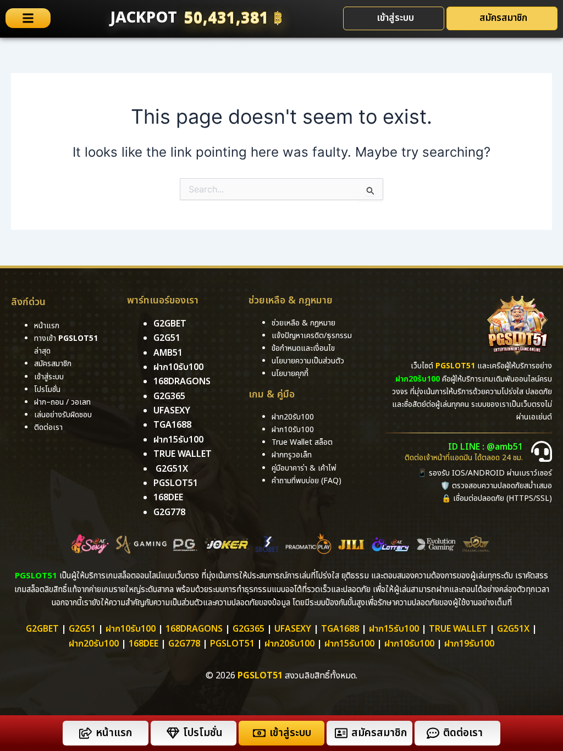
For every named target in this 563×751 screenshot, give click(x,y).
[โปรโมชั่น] (173, 733)
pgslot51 (175, 483)
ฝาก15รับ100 (178, 439)
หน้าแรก (114, 733)
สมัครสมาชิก (379, 733)
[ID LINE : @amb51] (541, 451)
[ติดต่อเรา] (433, 733)
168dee (143, 643)
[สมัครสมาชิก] (341, 733)
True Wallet (182, 454)
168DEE (168, 497)
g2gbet (169, 323)
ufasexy (171, 410)
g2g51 (166, 338)
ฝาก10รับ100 (178, 367)
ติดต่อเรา (48, 427)
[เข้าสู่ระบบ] (259, 733)
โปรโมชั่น (203, 733)
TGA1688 (340, 629)
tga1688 (172, 425)
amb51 (168, 353)
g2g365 (169, 396)
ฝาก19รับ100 (469, 643)
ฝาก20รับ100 (94, 643)
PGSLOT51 (232, 643)
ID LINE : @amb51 (485, 447)
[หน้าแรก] (85, 733)
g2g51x (172, 469)
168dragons (182, 381)
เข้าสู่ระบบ (290, 733)
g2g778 (169, 512)
